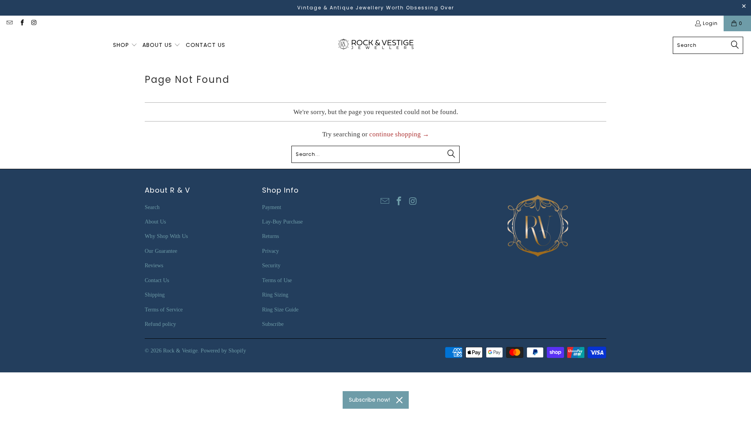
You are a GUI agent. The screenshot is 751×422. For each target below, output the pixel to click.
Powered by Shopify (223, 351)
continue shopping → (399, 134)
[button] (125, 45)
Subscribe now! (369, 400)
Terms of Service (164, 310)
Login (710, 23)
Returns (270, 236)
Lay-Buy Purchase (282, 222)
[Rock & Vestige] (378, 45)
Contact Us (157, 280)
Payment (271, 207)
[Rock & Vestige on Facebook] (21, 23)
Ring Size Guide (280, 310)
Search (152, 207)
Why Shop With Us (166, 236)
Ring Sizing (275, 295)
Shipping (155, 295)
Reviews (154, 265)
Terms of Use (277, 280)
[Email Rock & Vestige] (9, 23)
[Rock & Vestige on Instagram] (34, 23)
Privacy (270, 251)
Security (271, 265)
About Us (155, 222)
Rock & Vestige (180, 351)
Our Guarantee (161, 251)
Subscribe (273, 324)
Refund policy (160, 324)
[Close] (399, 400)
